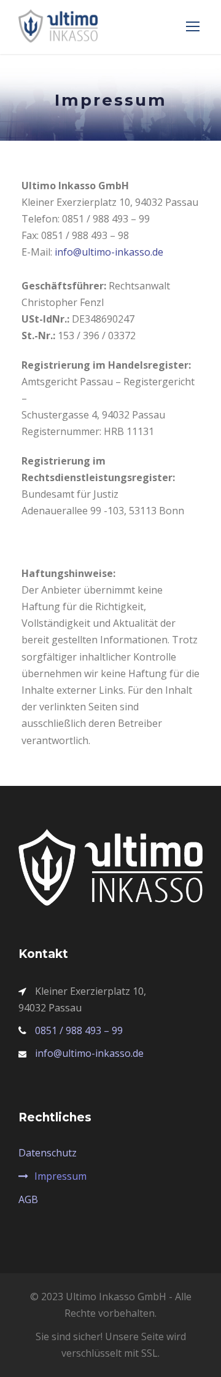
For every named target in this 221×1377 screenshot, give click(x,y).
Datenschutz (47, 1152)
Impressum (60, 1176)
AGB (28, 1199)
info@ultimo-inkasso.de (109, 252)
